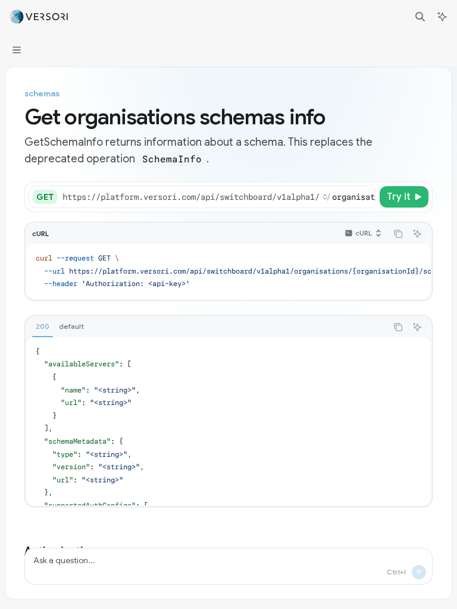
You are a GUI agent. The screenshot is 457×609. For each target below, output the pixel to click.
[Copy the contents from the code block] (398, 233)
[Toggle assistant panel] (442, 16)
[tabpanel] (228, 421)
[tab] (42, 326)
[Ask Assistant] (417, 233)
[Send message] (419, 572)
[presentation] (218, 197)
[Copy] (365, 197)
